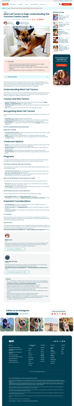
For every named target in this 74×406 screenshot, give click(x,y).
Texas (30, 361)
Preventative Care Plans (13, 360)
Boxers (45, 102)
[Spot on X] (60, 314)
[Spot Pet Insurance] (11, 341)
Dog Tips (42, 351)
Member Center (53, 359)
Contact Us (62, 353)
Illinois (30, 352)
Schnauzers (42, 197)
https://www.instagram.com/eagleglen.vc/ (14, 229)
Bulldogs (7, 103)
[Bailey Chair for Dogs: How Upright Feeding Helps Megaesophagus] (61, 40)
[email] (41, 19)
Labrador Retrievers (25, 197)
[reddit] (38, 19)
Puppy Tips (43, 361)
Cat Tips (42, 349)
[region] (37, 324)
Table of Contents (12, 77)
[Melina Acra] (5, 23)
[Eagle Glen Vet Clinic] (18, 23)
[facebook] (32, 19)
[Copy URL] (43, 19)
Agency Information (53, 351)
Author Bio (13, 24)
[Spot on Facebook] (52, 314)
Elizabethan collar (22, 207)
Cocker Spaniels (35, 197)
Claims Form (53, 361)
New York (30, 355)
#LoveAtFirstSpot (24, 314)
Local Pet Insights (42, 355)
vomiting (38, 122)
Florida (30, 350)
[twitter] (36, 19)
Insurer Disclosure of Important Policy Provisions (29, 378)
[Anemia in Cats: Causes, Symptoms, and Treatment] (61, 17)
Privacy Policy (19, 400)
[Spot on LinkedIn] (55, 314)
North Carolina (31, 357)
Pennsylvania (31, 359)
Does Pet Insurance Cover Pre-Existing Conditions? (15, 350)
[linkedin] (34, 19)
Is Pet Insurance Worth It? (13, 358)
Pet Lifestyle (43, 357)
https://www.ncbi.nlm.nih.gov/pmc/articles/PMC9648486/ (21, 283)
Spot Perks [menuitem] (42, 4)
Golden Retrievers (16, 103)
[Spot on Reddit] (62, 314)
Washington (31, 363)
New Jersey (30, 353)
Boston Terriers (24, 196)
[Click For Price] (60, 4)
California (30, 348)
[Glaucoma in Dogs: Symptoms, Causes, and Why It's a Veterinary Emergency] (61, 48)
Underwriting (56, 0)
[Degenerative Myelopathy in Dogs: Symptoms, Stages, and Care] (61, 32)
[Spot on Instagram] (53, 341)
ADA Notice (52, 357)
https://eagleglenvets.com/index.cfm (36, 229)
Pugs (29, 196)
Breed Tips (42, 347)
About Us (62, 347)
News (62, 351)
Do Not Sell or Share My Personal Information (30, 400)
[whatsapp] (40, 19)
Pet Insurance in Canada (40, 371)
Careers (62, 349)
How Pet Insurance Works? (13, 354)
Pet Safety (42, 359)
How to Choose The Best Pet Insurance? (16, 356)
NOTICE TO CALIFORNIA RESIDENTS (14, 378)
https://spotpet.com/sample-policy (53, 380)
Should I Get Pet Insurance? (13, 362)
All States (30, 364)
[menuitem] (13, 4)
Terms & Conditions (53, 355)
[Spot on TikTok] (57, 314)
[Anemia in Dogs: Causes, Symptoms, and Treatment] (61, 24)
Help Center (53, 363)
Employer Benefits (52, 348)
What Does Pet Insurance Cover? (14, 347)
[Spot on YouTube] (65, 314)
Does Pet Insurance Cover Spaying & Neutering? (15, 352)
